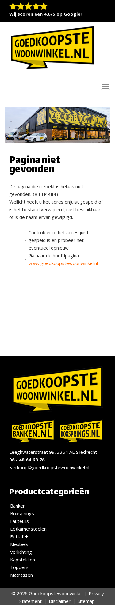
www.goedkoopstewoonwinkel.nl (63, 263)
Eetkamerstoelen (28, 529)
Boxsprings (22, 513)
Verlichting (21, 552)
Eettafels (19, 536)
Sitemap (86, 601)
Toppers (19, 567)
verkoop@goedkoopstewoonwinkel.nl (49, 467)
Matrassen (21, 575)
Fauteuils (19, 521)
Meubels (19, 544)
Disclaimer (60, 601)
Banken (17, 506)
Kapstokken (22, 559)
